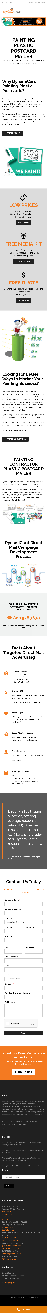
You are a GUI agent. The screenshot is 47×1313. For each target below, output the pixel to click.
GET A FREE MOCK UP (12, 133)
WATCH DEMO (23, 223)
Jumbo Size (6, 1217)
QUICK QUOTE (23, 300)
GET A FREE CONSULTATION (15, 439)
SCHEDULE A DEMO (23, 1072)
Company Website (13, 909)
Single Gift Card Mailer (10, 1238)
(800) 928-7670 (7, 2)
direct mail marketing (20, 1121)
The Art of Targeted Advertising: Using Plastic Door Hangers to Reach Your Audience (21, 1159)
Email (7, 948)
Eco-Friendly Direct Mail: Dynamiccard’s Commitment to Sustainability (22, 1151)
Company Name (12, 900)
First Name (9, 927)
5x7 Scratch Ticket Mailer (11, 1246)
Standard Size (7, 1212)
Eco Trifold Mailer (8, 1230)
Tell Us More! (10, 1002)
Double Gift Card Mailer (11, 1240)
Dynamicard (12, 1297)
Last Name (30, 927)
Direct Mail (39, 1302)
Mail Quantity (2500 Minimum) (17, 993)
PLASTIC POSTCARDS (10, 1206)
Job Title (8, 936)
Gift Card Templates (9, 1259)
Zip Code (9, 984)
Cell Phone (30, 948)
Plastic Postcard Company (26, 1302)
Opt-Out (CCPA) (40, 2)
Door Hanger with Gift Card (12, 1254)
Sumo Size (6, 1219)
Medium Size (7, 1214)
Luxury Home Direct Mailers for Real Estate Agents (21, 1166)
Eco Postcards (7, 1227)
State (7, 975)
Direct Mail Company (10, 1302)
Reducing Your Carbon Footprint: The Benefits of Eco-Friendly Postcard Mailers (22, 1144)
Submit (23, 1033)
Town (7, 966)
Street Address (11, 957)
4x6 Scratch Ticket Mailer (11, 1248)
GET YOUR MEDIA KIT (23, 262)
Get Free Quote (29, 2)
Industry (8, 918)
